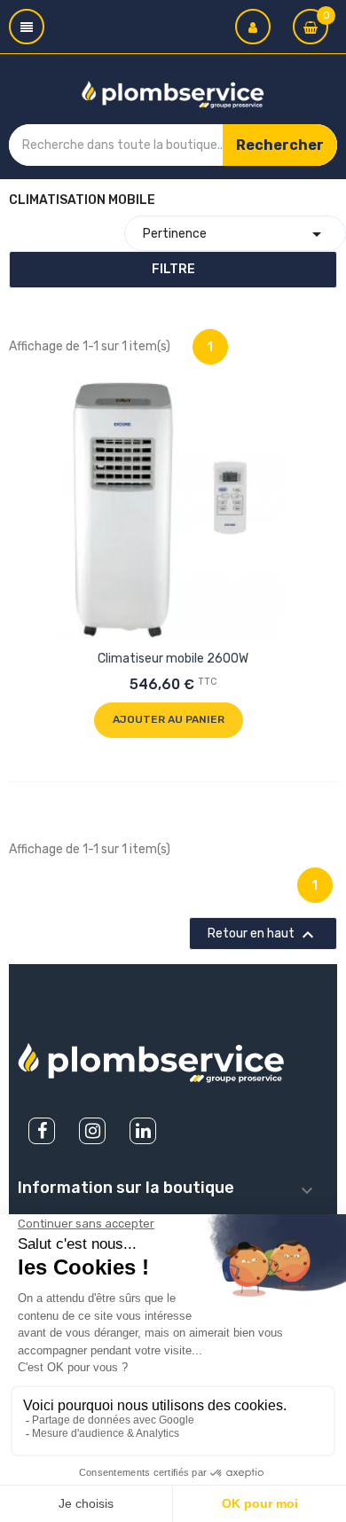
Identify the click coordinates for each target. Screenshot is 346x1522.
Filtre (173, 269)
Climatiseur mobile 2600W (173, 658)
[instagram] (92, 1131)
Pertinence (235, 234)
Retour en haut (263, 934)
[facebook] (41, 1131)
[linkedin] (143, 1131)
